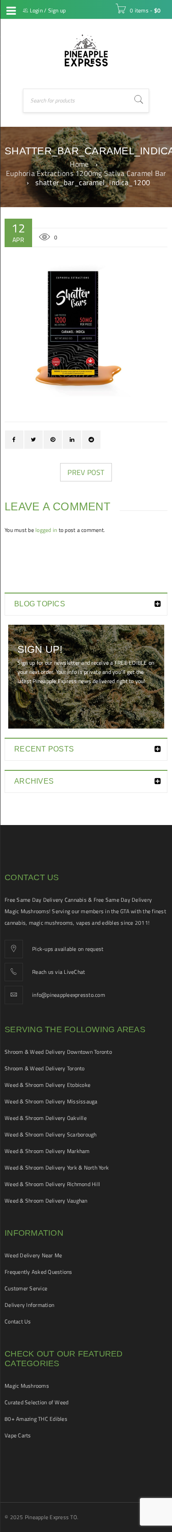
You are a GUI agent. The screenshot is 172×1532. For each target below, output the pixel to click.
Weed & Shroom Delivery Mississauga (51, 1101)
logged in (46, 530)
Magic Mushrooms (27, 1385)
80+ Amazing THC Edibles (36, 1418)
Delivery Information (29, 1304)
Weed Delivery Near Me (33, 1255)
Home (79, 164)
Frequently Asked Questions (38, 1271)
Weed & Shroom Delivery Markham (47, 1151)
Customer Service (26, 1288)
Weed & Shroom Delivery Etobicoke (47, 1084)
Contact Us (18, 1321)
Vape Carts (18, 1435)
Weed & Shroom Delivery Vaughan (46, 1200)
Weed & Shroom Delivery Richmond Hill (52, 1184)
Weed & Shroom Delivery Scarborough (51, 1134)
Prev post (85, 472)
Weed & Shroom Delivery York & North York (57, 1167)
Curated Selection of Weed (36, 1402)
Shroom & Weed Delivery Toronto (45, 1068)
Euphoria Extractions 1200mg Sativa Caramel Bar (86, 173)
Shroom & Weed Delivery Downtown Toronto (58, 1051)
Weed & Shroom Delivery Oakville (46, 1118)
